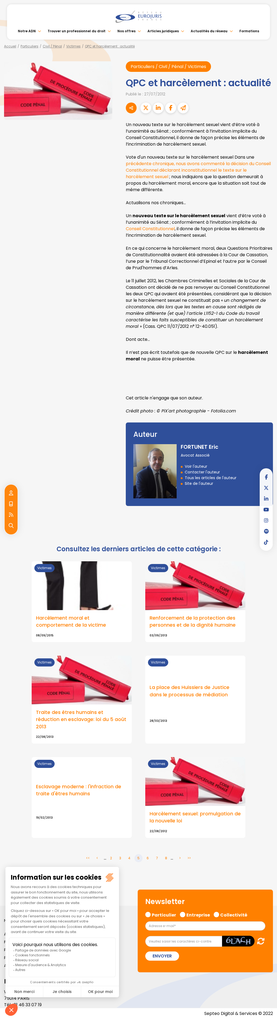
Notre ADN (27, 31)
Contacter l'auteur (202, 472)
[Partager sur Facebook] (170, 107)
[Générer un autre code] (259, 941)
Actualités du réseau (209, 31)
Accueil (10, 46)
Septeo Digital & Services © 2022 (238, 1013)
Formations (249, 31)
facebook (266, 477)
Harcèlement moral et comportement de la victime (71, 621)
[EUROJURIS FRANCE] (138, 16)
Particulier (164, 914)
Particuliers (29, 46)
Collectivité (233, 914)
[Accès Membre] (11, 493)
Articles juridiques (163, 31)
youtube (266, 509)
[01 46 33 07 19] (11, 504)
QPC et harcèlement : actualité (110, 46)
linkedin (266, 498)
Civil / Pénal (52, 46)
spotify (266, 531)
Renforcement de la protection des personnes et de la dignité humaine (193, 621)
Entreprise (198, 914)
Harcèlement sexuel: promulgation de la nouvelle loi (195, 817)
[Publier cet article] (145, 107)
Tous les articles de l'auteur (210, 477)
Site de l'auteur (199, 483)
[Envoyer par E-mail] (183, 107)
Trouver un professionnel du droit (76, 31)
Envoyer (162, 956)
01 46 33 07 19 (28, 1005)
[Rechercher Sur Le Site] (11, 525)
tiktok (266, 542)
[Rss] (11, 515)
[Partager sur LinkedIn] (158, 107)
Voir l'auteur (196, 466)
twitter (266, 487)
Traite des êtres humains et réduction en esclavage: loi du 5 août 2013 (81, 719)
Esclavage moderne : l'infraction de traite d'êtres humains (78, 790)
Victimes (73, 46)
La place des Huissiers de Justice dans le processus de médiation (189, 691)
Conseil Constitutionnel (150, 229)
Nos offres (126, 31)
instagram (266, 520)
